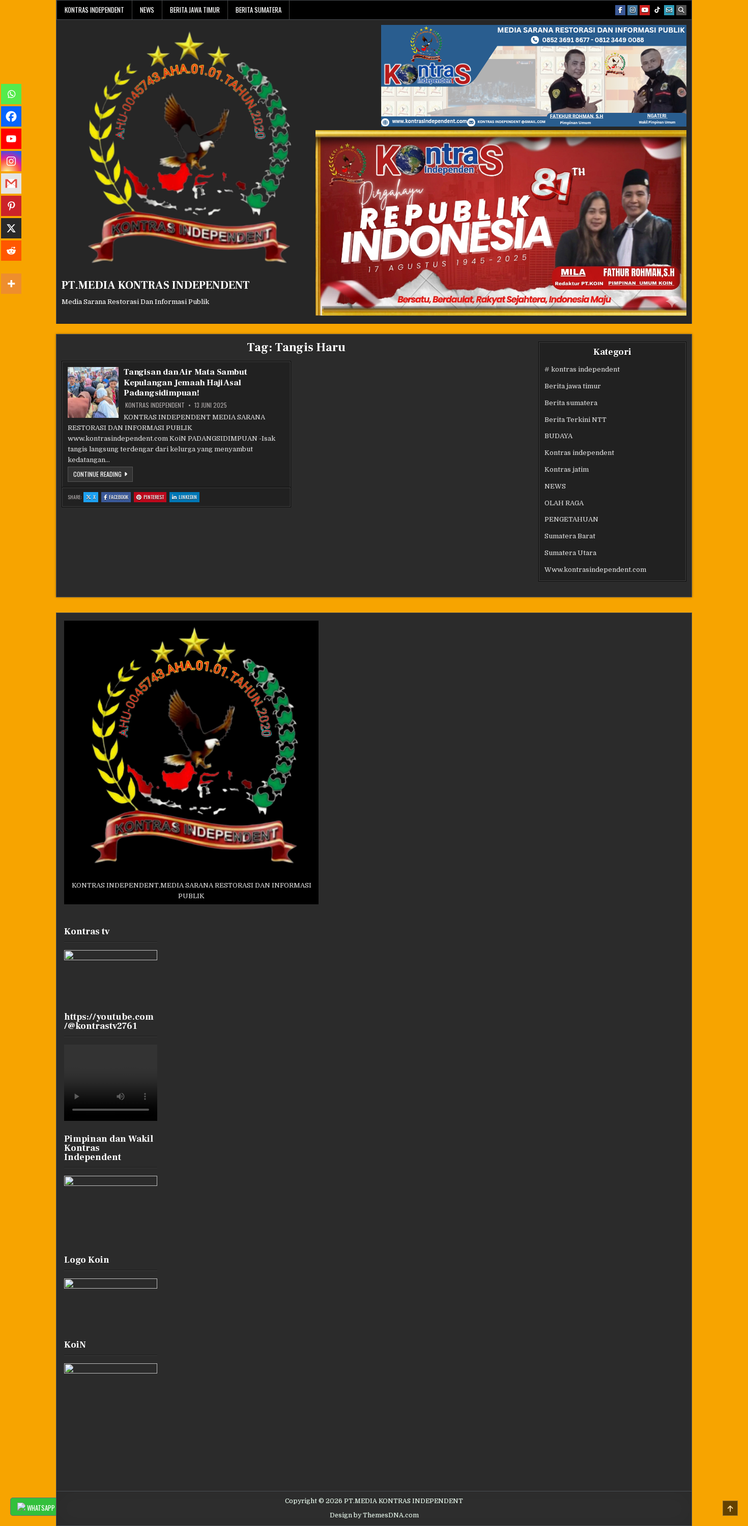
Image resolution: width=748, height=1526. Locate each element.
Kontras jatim (566, 469)
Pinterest (154, 497)
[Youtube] (11, 139)
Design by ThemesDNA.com (374, 1515)
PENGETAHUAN (571, 519)
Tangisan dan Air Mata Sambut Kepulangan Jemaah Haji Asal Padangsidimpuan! (185, 383)
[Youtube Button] (645, 10)
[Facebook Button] (620, 10)
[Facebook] (11, 116)
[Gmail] (11, 183)
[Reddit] (11, 250)
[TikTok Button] (657, 10)
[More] (11, 283)
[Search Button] (681, 10)
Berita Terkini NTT (575, 419)
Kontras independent (94, 10)
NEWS (147, 10)
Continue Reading (103, 475)
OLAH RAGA (564, 503)
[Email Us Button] (669, 10)
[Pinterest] (11, 206)
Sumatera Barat (569, 536)
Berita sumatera (258, 10)
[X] (11, 228)
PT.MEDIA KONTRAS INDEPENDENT (156, 285)
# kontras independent (582, 369)
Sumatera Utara (570, 553)
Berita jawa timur (195, 10)
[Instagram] (11, 161)
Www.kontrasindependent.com (595, 569)
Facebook (120, 497)
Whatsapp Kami (47, 1508)
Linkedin (189, 497)
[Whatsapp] (11, 94)
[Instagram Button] (632, 10)
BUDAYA (558, 436)
